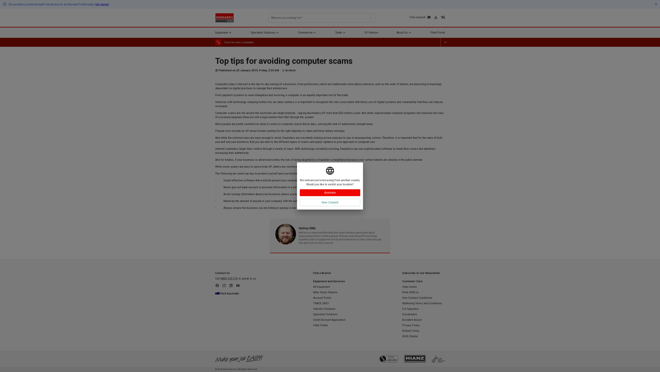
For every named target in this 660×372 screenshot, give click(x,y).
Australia (330, 192)
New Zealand (330, 202)
